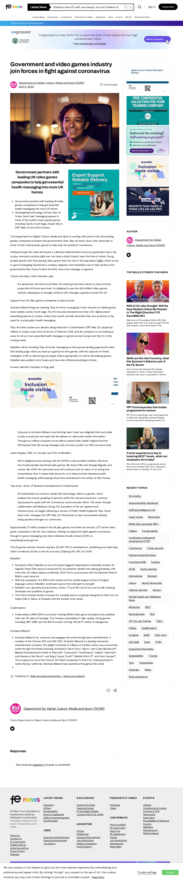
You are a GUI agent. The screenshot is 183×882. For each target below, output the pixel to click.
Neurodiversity (137, 614)
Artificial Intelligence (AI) (142, 510)
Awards (147, 805)
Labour (133, 583)
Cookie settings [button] (147, 872)
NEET (148, 607)
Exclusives (53, 17)
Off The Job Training (140, 621)
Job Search (49, 843)
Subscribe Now (142, 17)
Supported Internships (141, 649)
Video (113, 808)
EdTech (47, 808)
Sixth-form (161, 635)
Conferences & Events (155, 808)
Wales (148, 669)
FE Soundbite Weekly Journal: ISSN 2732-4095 (90, 813)
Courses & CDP (151, 811)
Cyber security (155, 548)
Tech (131, 662)
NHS (152, 614)
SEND (147, 635)
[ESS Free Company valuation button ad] (148, 110)
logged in (38, 765)
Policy (159, 621)
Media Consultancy (87, 843)
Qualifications (149, 628)
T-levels (153, 655)
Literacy (156, 590)
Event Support (84, 846)
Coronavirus (135, 548)
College (133, 530)
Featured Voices (85, 808)
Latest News (38, 17)
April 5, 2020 (26, 86)
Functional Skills (137, 562)
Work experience (138, 676)
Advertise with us (19, 848)
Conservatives (150, 530)
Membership (116, 843)
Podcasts (115, 805)
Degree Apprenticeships (142, 555)
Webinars (148, 827)
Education (48, 805)
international (135, 576)
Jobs (110, 17)
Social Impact (50, 820)
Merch (128, 17)
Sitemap (14, 854)
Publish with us (18, 844)
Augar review (136, 517)
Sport (147, 642)
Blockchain (154, 517)
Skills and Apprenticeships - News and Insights (57, 676)
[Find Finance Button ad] (148, 140)
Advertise (100, 17)
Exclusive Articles (86, 805)
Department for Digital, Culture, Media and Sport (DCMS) (51, 82)
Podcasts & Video (84, 17)
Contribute (66, 17)
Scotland (134, 635)
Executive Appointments (56, 837)
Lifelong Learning (138, 590)
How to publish (118, 824)
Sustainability (136, 655)
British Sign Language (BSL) (144, 524)
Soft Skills (134, 642)
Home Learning (148, 569)
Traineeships (146, 662)
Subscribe (168, 6)
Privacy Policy (17, 851)
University (134, 669)
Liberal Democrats (152, 583)
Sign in (152, 6)
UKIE (100, 260)
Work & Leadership (53, 814)
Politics (132, 628)
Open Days (149, 817)
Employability (50, 811)
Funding (155, 562)
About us (15, 835)
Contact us (16, 838)
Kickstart (152, 576)
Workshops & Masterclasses (151, 832)
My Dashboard (117, 834)
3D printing (135, 496)
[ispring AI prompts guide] (148, 200)
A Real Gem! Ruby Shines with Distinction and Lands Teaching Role (88, 7)
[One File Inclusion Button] (36, 405)
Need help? (116, 846)
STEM (158, 642)
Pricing (80, 831)
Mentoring (134, 607)
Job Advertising (85, 840)
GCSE (132, 569)
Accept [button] (170, 872)
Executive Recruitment (55, 840)
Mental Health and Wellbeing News (145, 598)
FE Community (18, 841)
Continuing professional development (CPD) (142, 539)
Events (119, 17)
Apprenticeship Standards (143, 503)
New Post (115, 831)
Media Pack (83, 834)
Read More (98, 877)
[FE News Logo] (13, 6)
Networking (149, 814)
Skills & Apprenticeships (56, 817)
